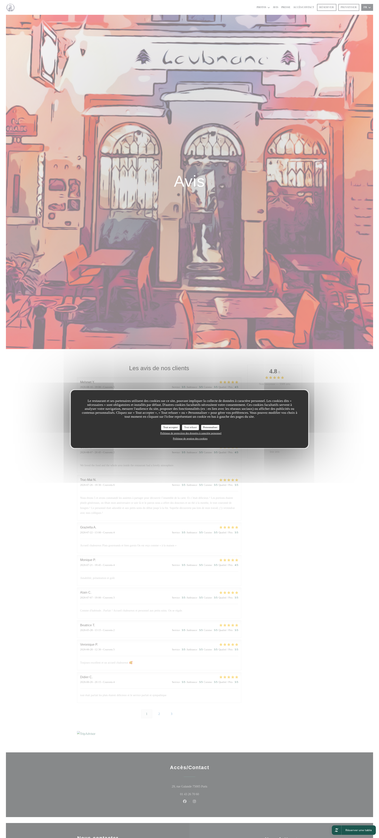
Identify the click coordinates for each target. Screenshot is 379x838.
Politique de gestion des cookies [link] (190, 438)
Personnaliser (210, 427)
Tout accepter (170, 427)
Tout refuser (190, 427)
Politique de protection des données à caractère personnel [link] (190, 433)
